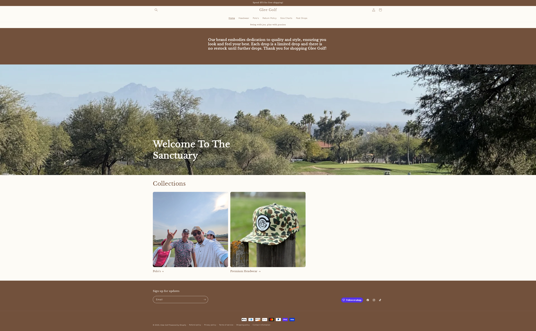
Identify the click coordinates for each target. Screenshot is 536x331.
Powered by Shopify (177, 325)
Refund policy (195, 325)
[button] (156, 10)
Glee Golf (164, 325)
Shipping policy (243, 325)
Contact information (261, 325)
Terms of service (226, 325)
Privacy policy (210, 325)
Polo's (157, 271)
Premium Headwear (244, 271)
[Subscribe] (204, 299)
